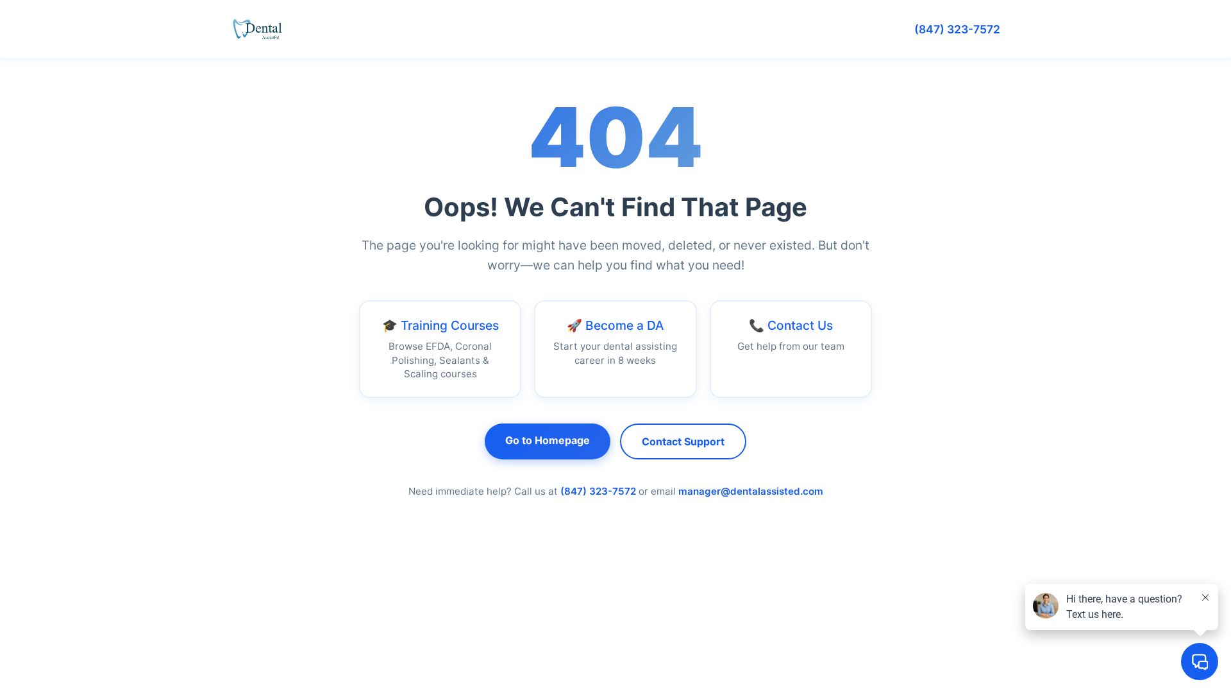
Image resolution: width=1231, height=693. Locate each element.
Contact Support (683, 441)
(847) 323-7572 (957, 29)
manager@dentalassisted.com (750, 491)
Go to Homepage (547, 440)
